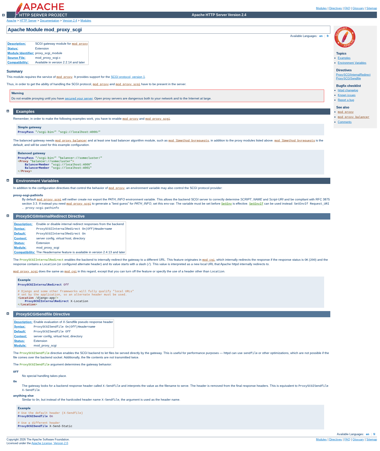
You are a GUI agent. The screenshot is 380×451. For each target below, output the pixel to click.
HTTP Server (28, 20)
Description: (16, 43)
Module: (20, 247)
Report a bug (346, 100)
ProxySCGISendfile (348, 78)
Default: (20, 233)
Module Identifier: (20, 53)
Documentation (49, 20)
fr (328, 36)
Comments (345, 122)
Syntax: (20, 228)
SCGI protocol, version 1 (128, 77)
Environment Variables (352, 62)
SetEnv (226, 203)
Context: (20, 238)
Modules (321, 8)
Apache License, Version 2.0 (49, 443)
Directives (335, 8)
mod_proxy (80, 44)
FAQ (347, 8)
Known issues (347, 95)
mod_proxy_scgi (128, 84)
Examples (344, 58)
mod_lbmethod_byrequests (188, 140)
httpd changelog (348, 90)
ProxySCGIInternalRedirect (353, 74)
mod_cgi (208, 260)
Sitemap (371, 8)
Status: (12, 48)
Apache (11, 20)
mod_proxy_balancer (353, 117)
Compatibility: (18, 62)
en (320, 36)
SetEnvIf (256, 203)
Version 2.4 (70, 20)
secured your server (79, 98)
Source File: (16, 57)
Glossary (358, 8)
